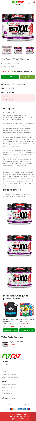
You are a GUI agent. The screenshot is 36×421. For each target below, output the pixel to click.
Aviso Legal (5, 390)
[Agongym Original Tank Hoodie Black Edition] (27, 309)
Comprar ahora (27, 77)
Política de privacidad (8, 387)
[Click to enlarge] (5, 40)
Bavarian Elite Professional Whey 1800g (10, 321)
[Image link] (11, 356)
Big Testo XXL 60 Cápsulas (19, 342)
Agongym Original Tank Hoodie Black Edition (26, 321)
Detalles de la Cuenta (9, 374)
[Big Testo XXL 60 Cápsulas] (5, 344)
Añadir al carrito (10, 77)
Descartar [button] (33, 416)
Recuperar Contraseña (9, 368)
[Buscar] (29, 3)
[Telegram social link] (14, 88)
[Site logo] (18, 3)
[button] (3, 27)
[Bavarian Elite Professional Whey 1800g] (10, 309)
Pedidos (4, 371)
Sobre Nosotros (7, 394)
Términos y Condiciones (9, 384)
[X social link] (9, 88)
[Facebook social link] (7, 88)
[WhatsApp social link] (11, 88)
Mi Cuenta (5, 364)
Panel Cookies (10, 398)
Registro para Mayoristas (10, 377)
